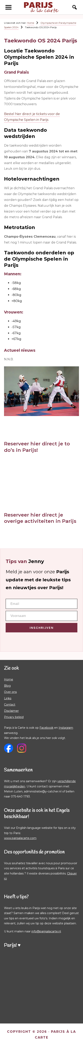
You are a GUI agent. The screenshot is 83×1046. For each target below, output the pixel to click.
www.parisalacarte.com (20, 838)
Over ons (10, 692)
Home (8, 679)
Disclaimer (11, 711)
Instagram (66, 728)
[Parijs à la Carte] (41, 7)
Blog (7, 685)
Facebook (46, 728)
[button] (72, 7)
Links (7, 698)
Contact (9, 704)
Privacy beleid (14, 717)
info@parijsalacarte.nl (46, 931)
